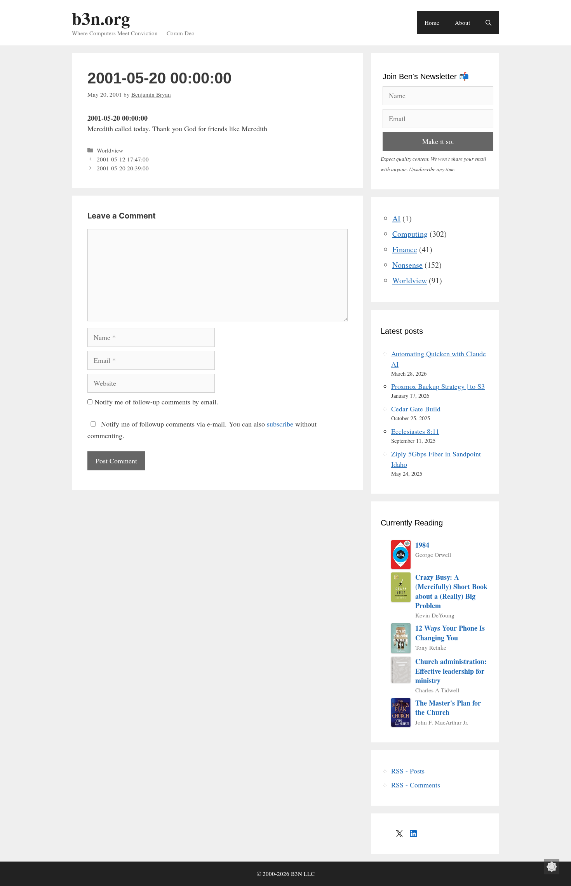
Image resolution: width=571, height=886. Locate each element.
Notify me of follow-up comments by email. (156, 401)
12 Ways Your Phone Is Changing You (450, 632)
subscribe (280, 423)
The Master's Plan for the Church (448, 707)
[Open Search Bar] (488, 22)
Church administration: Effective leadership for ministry (451, 671)
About (462, 22)
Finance (404, 249)
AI (396, 218)
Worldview (110, 150)
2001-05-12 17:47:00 (123, 159)
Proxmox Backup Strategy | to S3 (438, 386)
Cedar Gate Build (415, 408)
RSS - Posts (408, 770)
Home (432, 22)
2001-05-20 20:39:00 (123, 168)
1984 (422, 545)
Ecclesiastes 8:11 (415, 431)
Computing (410, 234)
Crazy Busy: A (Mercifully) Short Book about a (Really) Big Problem (451, 591)
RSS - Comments (415, 784)
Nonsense (407, 265)
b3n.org (101, 18)
